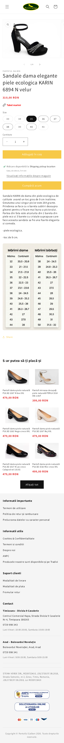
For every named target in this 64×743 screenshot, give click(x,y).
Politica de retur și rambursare (20, 514)
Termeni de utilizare (14, 508)
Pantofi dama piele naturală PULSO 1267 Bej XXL (46, 430)
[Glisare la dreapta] (40, 64)
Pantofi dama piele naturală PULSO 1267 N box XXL (16, 391)
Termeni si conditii (13, 544)
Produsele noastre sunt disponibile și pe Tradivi (30, 561)
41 (45, 127)
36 (43, 118)
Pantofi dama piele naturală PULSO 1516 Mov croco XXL (46, 465)
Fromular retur (11, 592)
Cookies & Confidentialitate (18, 538)
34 (21, 119)
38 (7, 126)
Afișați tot (32, 484)
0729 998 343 (10, 624)
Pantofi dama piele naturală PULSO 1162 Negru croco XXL (16, 430)
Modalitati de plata (14, 586)
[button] (7, 7)
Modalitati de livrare (14, 580)
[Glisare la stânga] (24, 64)
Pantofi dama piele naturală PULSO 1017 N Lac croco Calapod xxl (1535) (16, 467)
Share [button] (9, 337)
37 (55, 118)
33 (9, 119)
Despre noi (9, 550)
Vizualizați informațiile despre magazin (29, 175)
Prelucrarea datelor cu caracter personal (26, 519)
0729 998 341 (10, 652)
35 (31, 118)
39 (21, 127)
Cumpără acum (32, 185)
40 (31, 126)
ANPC (6, 556)
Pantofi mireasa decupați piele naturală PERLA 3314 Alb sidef (45, 393)
